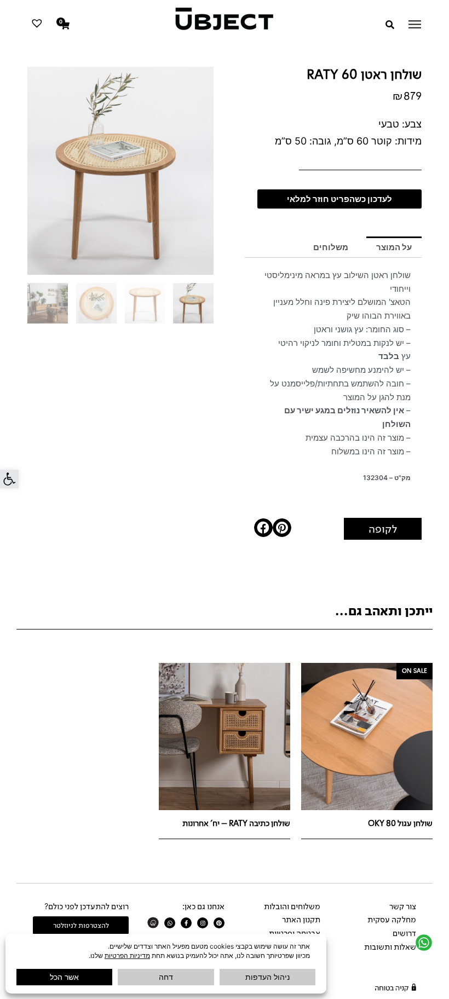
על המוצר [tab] (394, 247)
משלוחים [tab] (330, 247)
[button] (9, 479)
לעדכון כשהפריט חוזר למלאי (339, 199)
